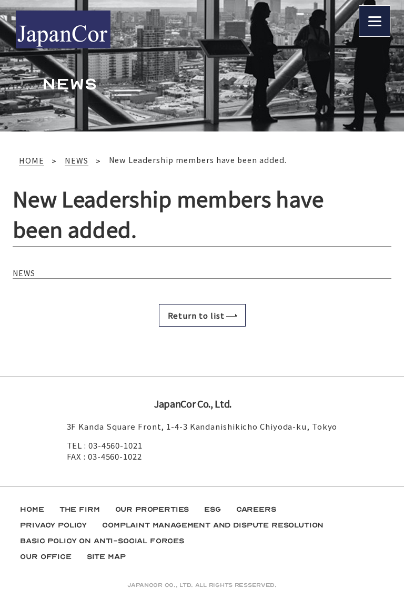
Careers (256, 509)
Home (32, 509)
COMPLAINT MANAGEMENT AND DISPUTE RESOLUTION (213, 525)
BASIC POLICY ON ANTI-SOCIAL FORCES (102, 540)
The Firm (79, 509)
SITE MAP (106, 556)
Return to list (196, 315)
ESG (212, 509)
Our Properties (152, 509)
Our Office (45, 556)
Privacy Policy (53, 525)
